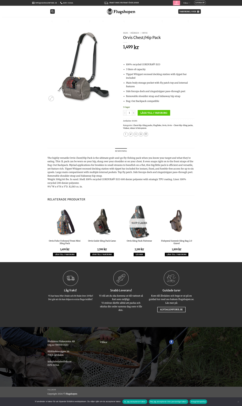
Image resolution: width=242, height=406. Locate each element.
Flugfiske (59, 21)
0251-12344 (53, 365)
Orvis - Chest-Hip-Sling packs (180, 125)
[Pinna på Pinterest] (141, 134)
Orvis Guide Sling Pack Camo (102, 241)
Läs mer (139, 254)
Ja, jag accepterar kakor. (135, 401)
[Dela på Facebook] (125, 134)
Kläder (96, 21)
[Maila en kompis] (135, 134)
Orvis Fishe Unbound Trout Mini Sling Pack (65, 242)
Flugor (45, 21)
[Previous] (48, 233)
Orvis (144, 33)
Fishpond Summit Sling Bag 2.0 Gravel (176, 242)
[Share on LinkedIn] (146, 134)
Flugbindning (78, 21)
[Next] (194, 233)
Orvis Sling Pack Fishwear (139, 241)
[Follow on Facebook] (171, 342)
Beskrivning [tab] (121, 151)
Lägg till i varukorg (153, 113)
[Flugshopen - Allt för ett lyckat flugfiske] (121, 11)
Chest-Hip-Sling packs (142, 125)
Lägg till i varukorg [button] (65, 254)
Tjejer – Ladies (113, 21)
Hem (125, 33)
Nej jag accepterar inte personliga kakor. (168, 401)
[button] (200, 2)
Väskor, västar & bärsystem (142, 21)
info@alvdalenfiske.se (59, 361)
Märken (195, 21)
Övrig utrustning (174, 21)
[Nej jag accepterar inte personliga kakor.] (238, 402)
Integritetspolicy (198, 401)
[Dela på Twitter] (130, 134)
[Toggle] (140, 342)
